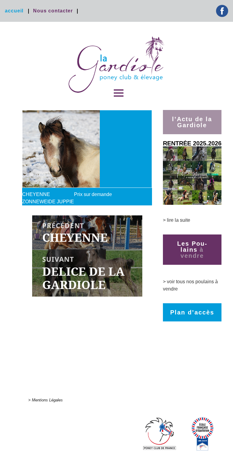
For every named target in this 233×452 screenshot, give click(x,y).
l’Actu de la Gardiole (192, 122)
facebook (222, 11)
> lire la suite (176, 220)
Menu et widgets (118, 101)
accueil (14, 10)
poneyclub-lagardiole (116, 64)
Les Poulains (192, 246)
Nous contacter (53, 10)
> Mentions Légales (45, 400)
